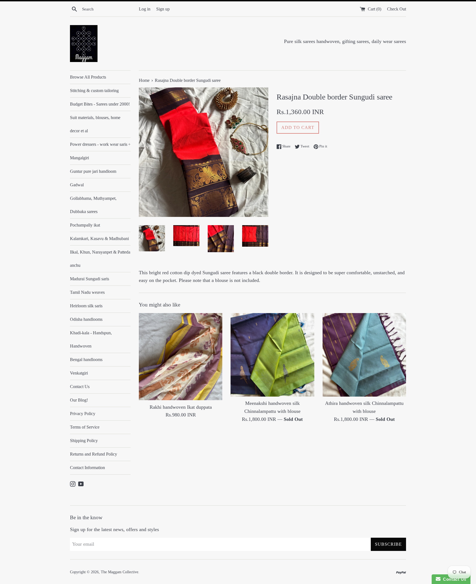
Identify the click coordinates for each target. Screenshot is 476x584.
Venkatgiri (79, 373)
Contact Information (87, 467)
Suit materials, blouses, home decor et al (95, 124)
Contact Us (80, 386)
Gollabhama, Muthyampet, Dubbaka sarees (93, 205)
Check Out (396, 9)
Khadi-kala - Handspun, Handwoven (91, 339)
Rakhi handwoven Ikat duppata (181, 407)
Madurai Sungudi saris (89, 278)
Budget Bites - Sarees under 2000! (100, 104)
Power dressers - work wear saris (100, 144)
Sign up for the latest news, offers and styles (114, 529)
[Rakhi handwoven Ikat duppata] (180, 356)
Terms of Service (84, 427)
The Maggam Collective (119, 572)
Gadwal (77, 184)
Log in (144, 9)
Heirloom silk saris (86, 305)
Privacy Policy (82, 413)
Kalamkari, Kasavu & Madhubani (99, 238)
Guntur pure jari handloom (93, 171)
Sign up (163, 9)
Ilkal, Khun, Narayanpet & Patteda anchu (100, 259)
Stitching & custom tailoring (94, 90)
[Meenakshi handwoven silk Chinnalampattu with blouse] (272, 355)
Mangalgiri (79, 157)
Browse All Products (88, 77)
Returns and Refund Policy (93, 454)
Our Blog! (79, 400)
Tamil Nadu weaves (87, 292)
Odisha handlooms (86, 319)
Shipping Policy (84, 440)
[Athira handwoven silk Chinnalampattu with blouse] (364, 355)
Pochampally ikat (85, 225)
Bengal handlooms (86, 359)
